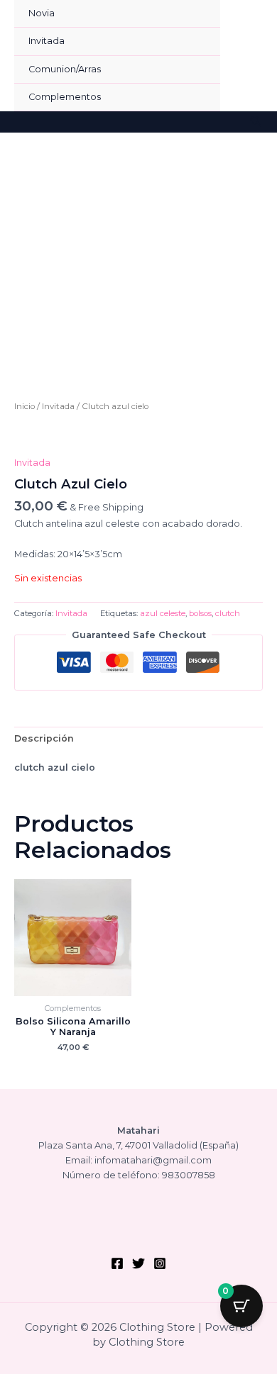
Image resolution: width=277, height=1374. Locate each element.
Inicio (24, 406)
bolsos (200, 613)
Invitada (46, 40)
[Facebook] (117, 1263)
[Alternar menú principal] (248, 56)
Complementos (64, 96)
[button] (256, 122)
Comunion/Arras (64, 69)
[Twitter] (138, 1263)
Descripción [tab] (44, 738)
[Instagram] (159, 1263)
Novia (41, 13)
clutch (227, 613)
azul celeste (162, 613)
